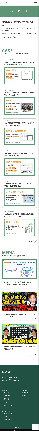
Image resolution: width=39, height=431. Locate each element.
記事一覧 (5, 390)
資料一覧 (6, 399)
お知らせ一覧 (8, 405)
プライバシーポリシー (19, 427)
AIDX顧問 (25, 393)
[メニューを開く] (35, 2)
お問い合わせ (8, 420)
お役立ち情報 (8, 396)
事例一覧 (6, 393)
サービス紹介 (24, 390)
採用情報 (6, 417)
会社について (6, 411)
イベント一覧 (8, 402)
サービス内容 (8, 413)
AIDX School (26, 396)
